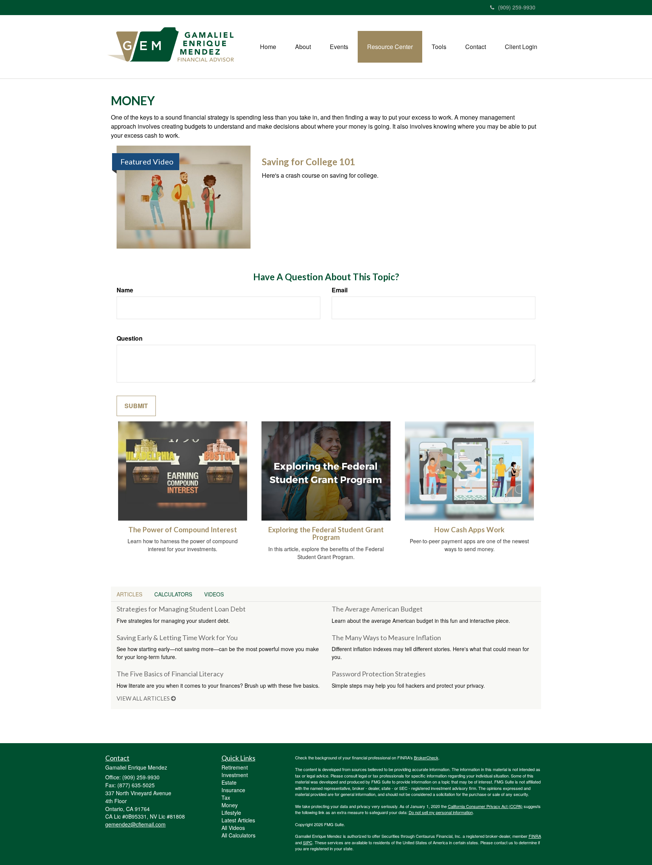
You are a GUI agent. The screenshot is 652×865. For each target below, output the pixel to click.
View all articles (144, 698)
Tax (225, 797)
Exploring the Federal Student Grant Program (326, 533)
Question (130, 338)
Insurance (233, 790)
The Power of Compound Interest (182, 529)
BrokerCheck (426, 757)
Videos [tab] (214, 594)
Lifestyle (231, 812)
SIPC (307, 842)
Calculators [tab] (173, 594)
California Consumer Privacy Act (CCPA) (485, 806)
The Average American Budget (377, 609)
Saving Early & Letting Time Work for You (177, 637)
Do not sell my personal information (441, 812)
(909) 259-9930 (516, 7)
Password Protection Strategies (379, 674)
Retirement (234, 767)
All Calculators (238, 835)
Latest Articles (238, 820)
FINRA (535, 836)
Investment (234, 775)
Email (340, 290)
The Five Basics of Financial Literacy (170, 674)
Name (125, 290)
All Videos (233, 827)
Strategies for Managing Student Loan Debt (181, 609)
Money (229, 805)
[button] (303, 47)
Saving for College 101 (308, 161)
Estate (229, 782)
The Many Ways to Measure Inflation (386, 637)
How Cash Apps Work (469, 529)
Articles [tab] (129, 594)
